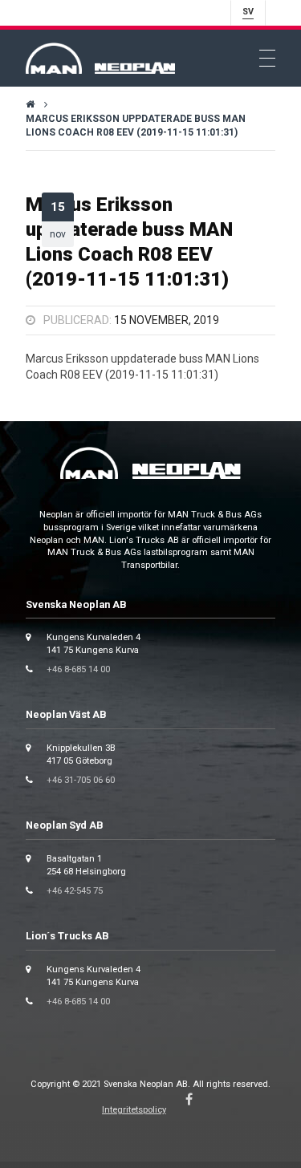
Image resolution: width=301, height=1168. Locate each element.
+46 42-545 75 (75, 891)
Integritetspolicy (134, 1110)
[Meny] (267, 58)
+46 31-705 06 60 (81, 780)
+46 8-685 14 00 (78, 669)
